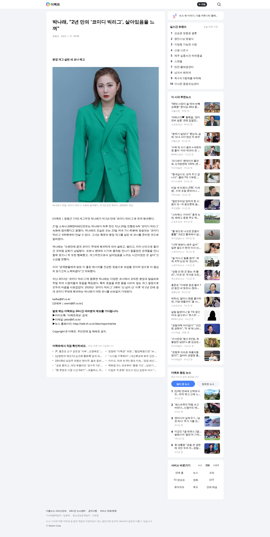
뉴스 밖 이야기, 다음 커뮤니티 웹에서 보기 (201, 15)
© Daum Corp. (53, 525)
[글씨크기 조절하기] (149, 44)
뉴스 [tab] (200, 465)
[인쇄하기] (155, 44)
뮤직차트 (179, 487)
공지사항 (92, 510)
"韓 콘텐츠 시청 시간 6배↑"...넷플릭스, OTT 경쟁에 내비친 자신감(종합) (79, 370)
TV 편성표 (179, 480)
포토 (211, 472)
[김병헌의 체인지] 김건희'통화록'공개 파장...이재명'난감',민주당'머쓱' (79, 356)
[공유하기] (212, 4)
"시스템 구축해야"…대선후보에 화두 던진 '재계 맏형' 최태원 (132, 356)
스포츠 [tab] (216, 465)
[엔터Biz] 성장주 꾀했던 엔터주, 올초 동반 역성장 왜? (79, 360)
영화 (195, 480)
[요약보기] (131, 44)
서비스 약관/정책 (108, 510)
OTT (211, 480)
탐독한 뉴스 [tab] (208, 384)
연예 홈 (179, 472)
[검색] (220, 4)
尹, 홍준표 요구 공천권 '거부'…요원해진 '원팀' (79, 351)
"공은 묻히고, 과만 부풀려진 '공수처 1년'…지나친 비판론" (79, 365)
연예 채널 (212, 487)
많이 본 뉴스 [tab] (183, 384)
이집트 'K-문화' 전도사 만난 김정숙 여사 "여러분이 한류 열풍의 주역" (132, 370)
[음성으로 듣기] (137, 44)
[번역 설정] (143, 44)
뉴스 (195, 472)
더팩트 (55, 4)
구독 (203, 4)
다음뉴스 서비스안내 (56, 510)
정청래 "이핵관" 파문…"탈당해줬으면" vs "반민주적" (132, 351)
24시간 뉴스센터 (77, 510)
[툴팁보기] (220, 27)
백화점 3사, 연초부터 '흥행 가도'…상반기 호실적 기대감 (132, 365)
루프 (195, 487)
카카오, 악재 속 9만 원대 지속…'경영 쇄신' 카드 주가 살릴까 (132, 360)
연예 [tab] (207, 465)
